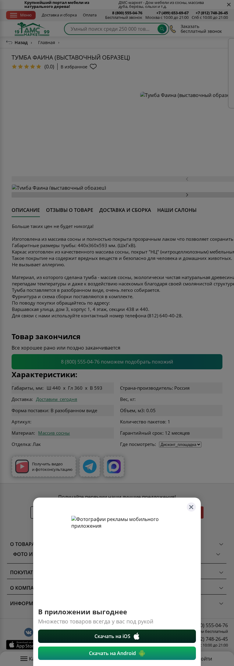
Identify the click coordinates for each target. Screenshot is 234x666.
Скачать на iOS (112, 636)
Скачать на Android (112, 653)
